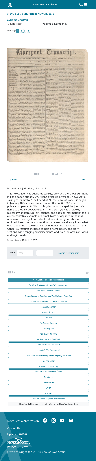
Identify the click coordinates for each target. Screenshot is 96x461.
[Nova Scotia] (18, 441)
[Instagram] (54, 420)
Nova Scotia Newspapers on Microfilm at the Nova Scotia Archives (48, 404)
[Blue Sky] (71, 420)
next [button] (84, 179)
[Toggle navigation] (83, 4)
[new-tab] (9, 272)
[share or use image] (13, 272)
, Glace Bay (48, 366)
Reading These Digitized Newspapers (48, 398)
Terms (24, 447)
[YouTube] (62, 420)
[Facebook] (45, 420)
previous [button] (13, 179)
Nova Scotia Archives (45, 4)
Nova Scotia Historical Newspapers (48, 280)
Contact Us (13, 428)
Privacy (11, 447)
